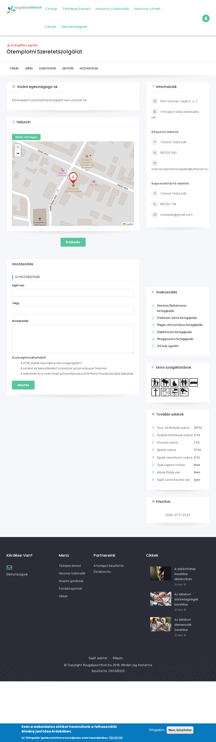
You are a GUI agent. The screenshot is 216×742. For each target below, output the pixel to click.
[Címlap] (24, 8)
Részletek (116, 737)
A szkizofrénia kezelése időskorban (185, 574)
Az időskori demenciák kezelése (183, 625)
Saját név (18, 285)
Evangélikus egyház (24, 45)
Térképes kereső (76, 8)
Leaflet (129, 224)
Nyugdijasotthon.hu (97, 665)
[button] (73, 178)
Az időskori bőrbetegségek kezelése (186, 599)
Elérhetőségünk (74, 26)
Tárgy (15, 303)
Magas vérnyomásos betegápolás (180, 325)
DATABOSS (116, 671)
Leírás (29, 68)
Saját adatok (98, 658)
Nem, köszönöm (180, 730)
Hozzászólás (89, 68)
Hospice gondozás (71, 581)
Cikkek (50, 26)
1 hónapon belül (171, 112)
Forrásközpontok (70, 588)
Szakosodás (47, 68)
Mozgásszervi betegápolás (175, 339)
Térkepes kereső (70, 566)
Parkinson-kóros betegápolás (177, 318)
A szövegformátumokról (29, 357)
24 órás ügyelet (168, 346)
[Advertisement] (177, 260)
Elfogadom (156, 730)
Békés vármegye (26, 137)
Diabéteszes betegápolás (174, 332)
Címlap (51, 8)
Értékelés (73, 242)
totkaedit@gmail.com (176, 215)
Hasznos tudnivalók (112, 8)
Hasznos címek (147, 8)
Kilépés (118, 658)
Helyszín (67, 68)
